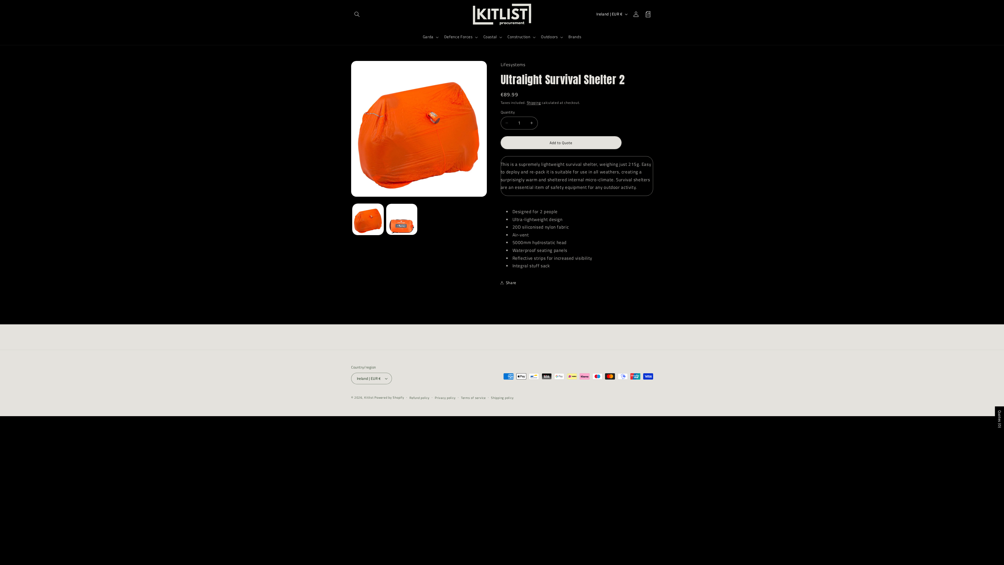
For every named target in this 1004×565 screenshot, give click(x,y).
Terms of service (473, 398)
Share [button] (511, 283)
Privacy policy (445, 398)
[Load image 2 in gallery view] (401, 219)
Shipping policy (502, 398)
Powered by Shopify (389, 397)
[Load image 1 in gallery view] (368, 219)
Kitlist (369, 397)
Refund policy (419, 398)
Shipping (534, 102)
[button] (357, 14)
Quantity (508, 112)
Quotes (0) (999, 419)
